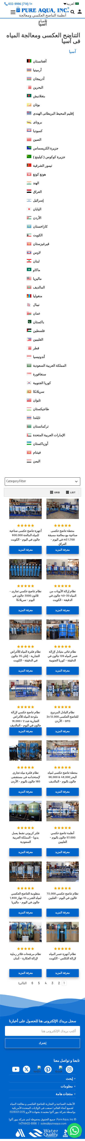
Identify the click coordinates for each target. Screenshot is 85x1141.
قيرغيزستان (41, 243)
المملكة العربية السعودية (49, 365)
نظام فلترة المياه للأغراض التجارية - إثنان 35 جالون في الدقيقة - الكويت (25, 656)
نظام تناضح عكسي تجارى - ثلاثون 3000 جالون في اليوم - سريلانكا (25, 595)
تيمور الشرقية (42, 165)
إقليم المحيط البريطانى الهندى (53, 113)
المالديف (39, 287)
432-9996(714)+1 (28, 1123)
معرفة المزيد (62, 550)
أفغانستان (39, 61)
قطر (36, 348)
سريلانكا (38, 391)
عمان (36, 313)
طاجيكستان (41, 409)
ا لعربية (70, 3)
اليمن (36, 461)
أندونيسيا (39, 356)
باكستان (38, 322)
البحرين (38, 87)
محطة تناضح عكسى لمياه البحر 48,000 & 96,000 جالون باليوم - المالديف (63, 777)
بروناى (37, 122)
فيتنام (37, 452)
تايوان (37, 400)
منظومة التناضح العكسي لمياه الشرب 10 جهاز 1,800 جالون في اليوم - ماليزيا (25, 898)
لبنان (36, 261)
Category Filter (42, 481)
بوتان (36, 104)
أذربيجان (38, 78)
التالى (22, 983)
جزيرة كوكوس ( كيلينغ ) (49, 157)
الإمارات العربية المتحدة (49, 435)
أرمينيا (37, 70)
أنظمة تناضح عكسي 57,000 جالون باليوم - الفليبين (62, 837)
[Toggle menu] (10, 15)
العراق (37, 191)
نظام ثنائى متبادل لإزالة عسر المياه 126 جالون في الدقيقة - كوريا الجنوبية (63, 656)
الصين (37, 139)
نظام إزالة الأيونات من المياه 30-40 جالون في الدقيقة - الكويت (62, 595)
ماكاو (36, 270)
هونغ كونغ (39, 174)
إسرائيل (38, 200)
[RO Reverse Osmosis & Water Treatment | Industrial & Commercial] (42, 3)
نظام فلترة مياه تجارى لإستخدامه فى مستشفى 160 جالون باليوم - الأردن (25, 777)
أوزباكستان (40, 443)
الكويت (37, 235)
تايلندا (36, 417)
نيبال (36, 304)
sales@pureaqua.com (53, 1123)
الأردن (37, 217)
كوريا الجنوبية (42, 383)
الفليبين (38, 339)
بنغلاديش (39, 96)
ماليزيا (37, 278)
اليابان (37, 209)
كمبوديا (37, 131)
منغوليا (37, 296)
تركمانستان (40, 426)
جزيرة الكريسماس (45, 148)
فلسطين (39, 330)
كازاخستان (40, 226)
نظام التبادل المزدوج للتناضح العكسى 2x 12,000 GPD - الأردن (62, 716)
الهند (36, 183)
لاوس (37, 252)
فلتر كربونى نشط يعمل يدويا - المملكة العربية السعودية (25, 837)
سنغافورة (39, 374)
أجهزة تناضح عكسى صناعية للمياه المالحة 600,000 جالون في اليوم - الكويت (25, 535)
